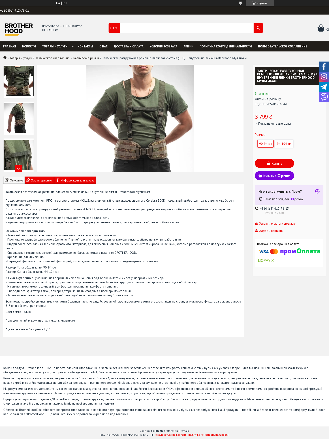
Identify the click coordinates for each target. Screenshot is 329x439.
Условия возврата (163, 46)
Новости (29, 46)
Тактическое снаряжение (52, 58)
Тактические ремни (86, 58)
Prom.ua (184, 430)
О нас (103, 46)
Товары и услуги (55, 46)
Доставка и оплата (128, 46)
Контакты (85, 46)
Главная (9, 46)
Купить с (269, 175)
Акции (188, 46)
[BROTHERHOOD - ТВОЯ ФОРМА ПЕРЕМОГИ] (18, 28)
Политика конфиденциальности (226, 46)
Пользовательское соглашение (282, 46)
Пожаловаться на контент (170, 434)
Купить (276, 163)
